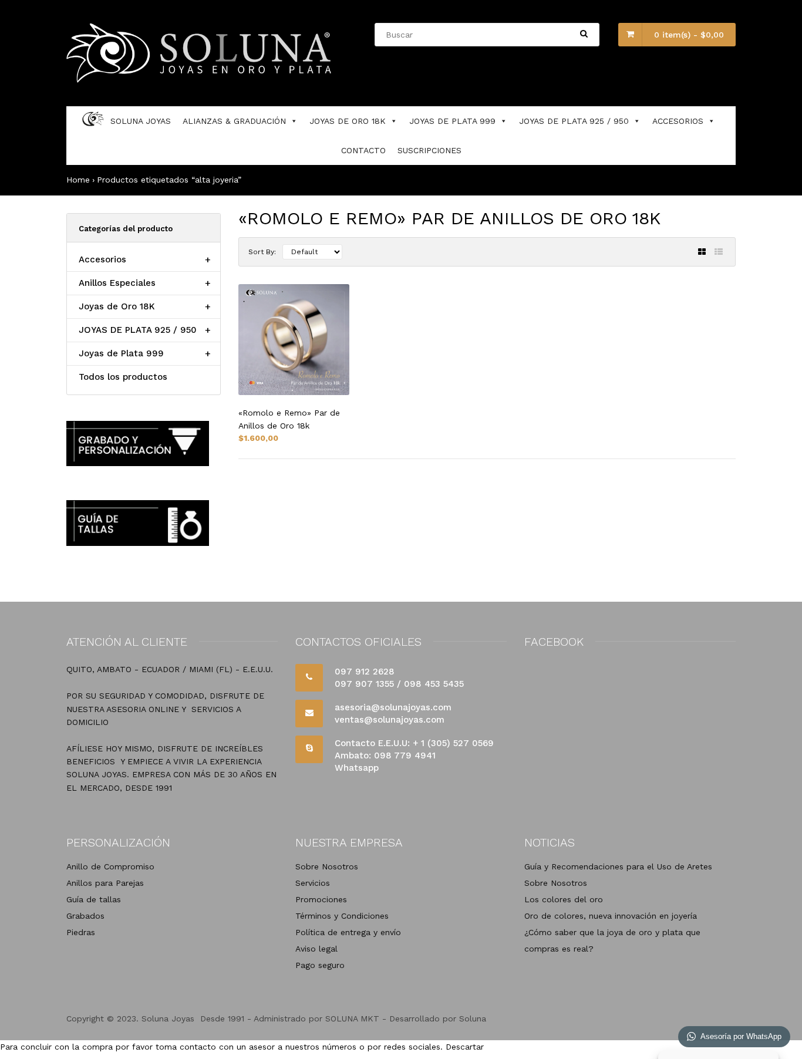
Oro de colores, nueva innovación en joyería (610, 915)
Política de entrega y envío (348, 932)
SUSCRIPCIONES (429, 150)
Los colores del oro (563, 899)
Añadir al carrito (686, 526)
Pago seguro (320, 965)
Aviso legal (316, 948)
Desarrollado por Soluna (437, 1018)
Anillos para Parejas (105, 883)
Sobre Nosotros (326, 866)
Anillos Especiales (117, 283)
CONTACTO (363, 150)
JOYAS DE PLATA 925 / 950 (574, 121)
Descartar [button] (465, 1046)
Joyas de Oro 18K (117, 306)
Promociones (321, 899)
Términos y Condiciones (342, 915)
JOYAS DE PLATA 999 (452, 121)
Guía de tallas (93, 899)
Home (78, 179)
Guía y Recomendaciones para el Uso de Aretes (618, 866)
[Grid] (702, 252)
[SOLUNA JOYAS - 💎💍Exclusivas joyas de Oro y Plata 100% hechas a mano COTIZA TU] (200, 80)
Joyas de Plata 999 (121, 353)
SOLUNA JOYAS (140, 121)
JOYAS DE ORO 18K (347, 121)
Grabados (85, 915)
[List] (719, 252)
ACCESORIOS (677, 121)
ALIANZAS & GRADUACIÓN (234, 121)
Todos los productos (123, 377)
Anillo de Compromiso (110, 866)
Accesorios (102, 259)
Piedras (80, 932)
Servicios (312, 883)
